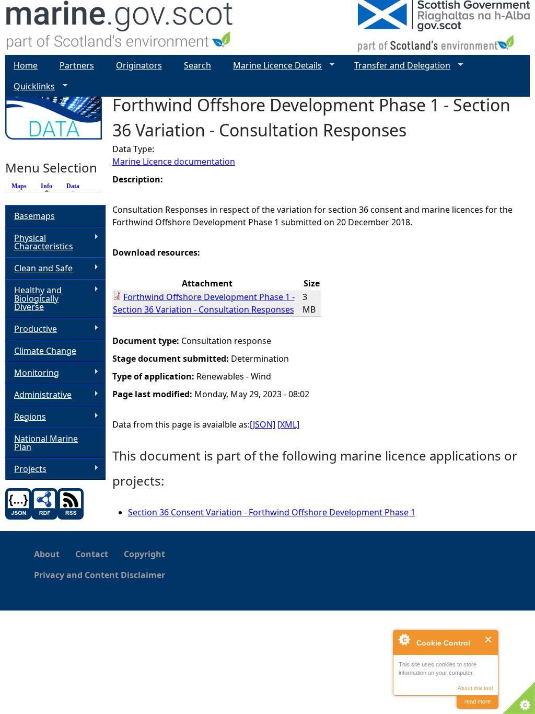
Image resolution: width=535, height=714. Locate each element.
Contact (91, 554)
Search (197, 65)
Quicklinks (30, 86)
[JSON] (262, 424)
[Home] (120, 27)
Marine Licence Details (273, 66)
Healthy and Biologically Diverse (33, 298)
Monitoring (32, 373)
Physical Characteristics (39, 242)
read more (477, 701)
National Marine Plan (46, 443)
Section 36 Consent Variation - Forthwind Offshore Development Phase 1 (271, 512)
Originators (139, 65)
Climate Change (45, 350)
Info (49, 186)
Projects (25, 469)
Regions (25, 417)
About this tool (475, 688)
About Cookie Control (403, 639)
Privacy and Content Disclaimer (99, 575)
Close (488, 639)
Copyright (144, 554)
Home (26, 65)
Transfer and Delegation (398, 66)
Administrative (38, 395)
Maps (19, 186)
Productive (31, 329)
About (47, 554)
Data (72, 186)
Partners (77, 65)
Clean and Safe (39, 268)
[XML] (288, 424)
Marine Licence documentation (173, 161)
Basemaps (34, 216)
